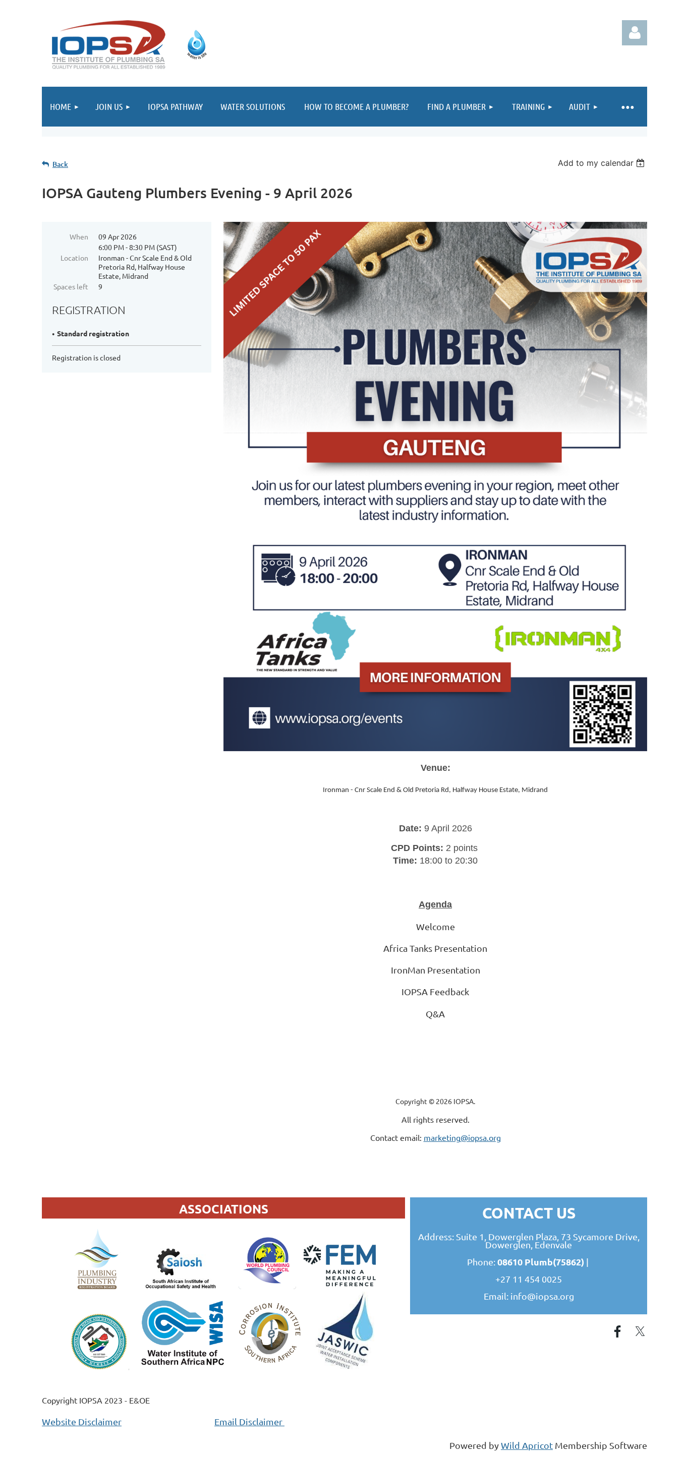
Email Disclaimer (249, 1421)
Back (60, 164)
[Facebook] (617, 1331)
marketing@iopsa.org (462, 1137)
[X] (640, 1331)
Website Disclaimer (82, 1421)
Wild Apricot (527, 1445)
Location (74, 257)
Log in (634, 32)
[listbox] (602, 163)
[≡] (627, 107)
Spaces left (70, 286)
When (79, 236)
